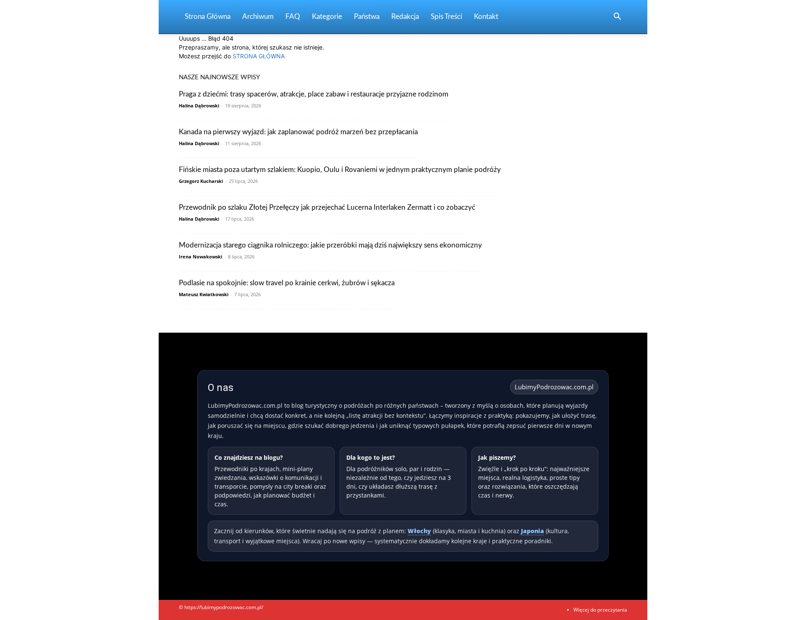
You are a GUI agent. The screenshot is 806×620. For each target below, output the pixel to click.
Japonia (532, 531)
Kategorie (327, 16)
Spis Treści (446, 16)
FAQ (292, 16)
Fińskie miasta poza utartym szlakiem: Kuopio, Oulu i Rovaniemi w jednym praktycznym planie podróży (340, 169)
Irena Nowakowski (200, 256)
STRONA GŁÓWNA (259, 56)
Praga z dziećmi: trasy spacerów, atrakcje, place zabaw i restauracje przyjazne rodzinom (313, 94)
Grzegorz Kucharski (201, 181)
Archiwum (258, 16)
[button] (617, 17)
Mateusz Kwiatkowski (203, 294)
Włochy (419, 531)
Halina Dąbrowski (199, 105)
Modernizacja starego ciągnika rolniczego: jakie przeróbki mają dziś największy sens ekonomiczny (330, 245)
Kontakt (486, 16)
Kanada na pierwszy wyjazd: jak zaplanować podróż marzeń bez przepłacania (298, 131)
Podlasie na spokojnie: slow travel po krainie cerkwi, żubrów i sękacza (287, 283)
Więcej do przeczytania (600, 609)
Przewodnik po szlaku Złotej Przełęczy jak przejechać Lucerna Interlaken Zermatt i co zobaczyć (327, 207)
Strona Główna (207, 16)
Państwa (366, 16)
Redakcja (405, 16)
